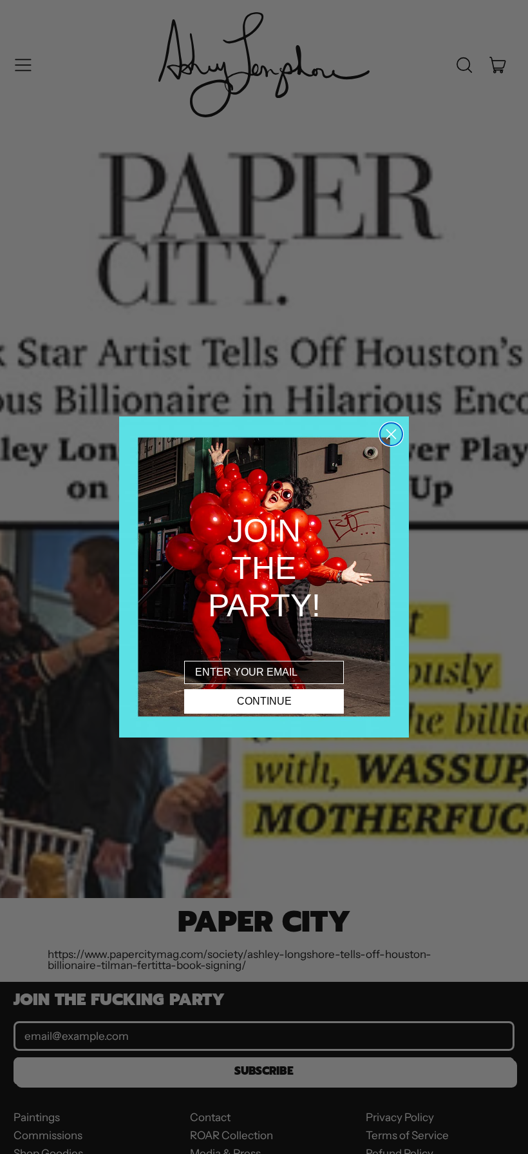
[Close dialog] (391, 434)
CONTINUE (264, 701)
